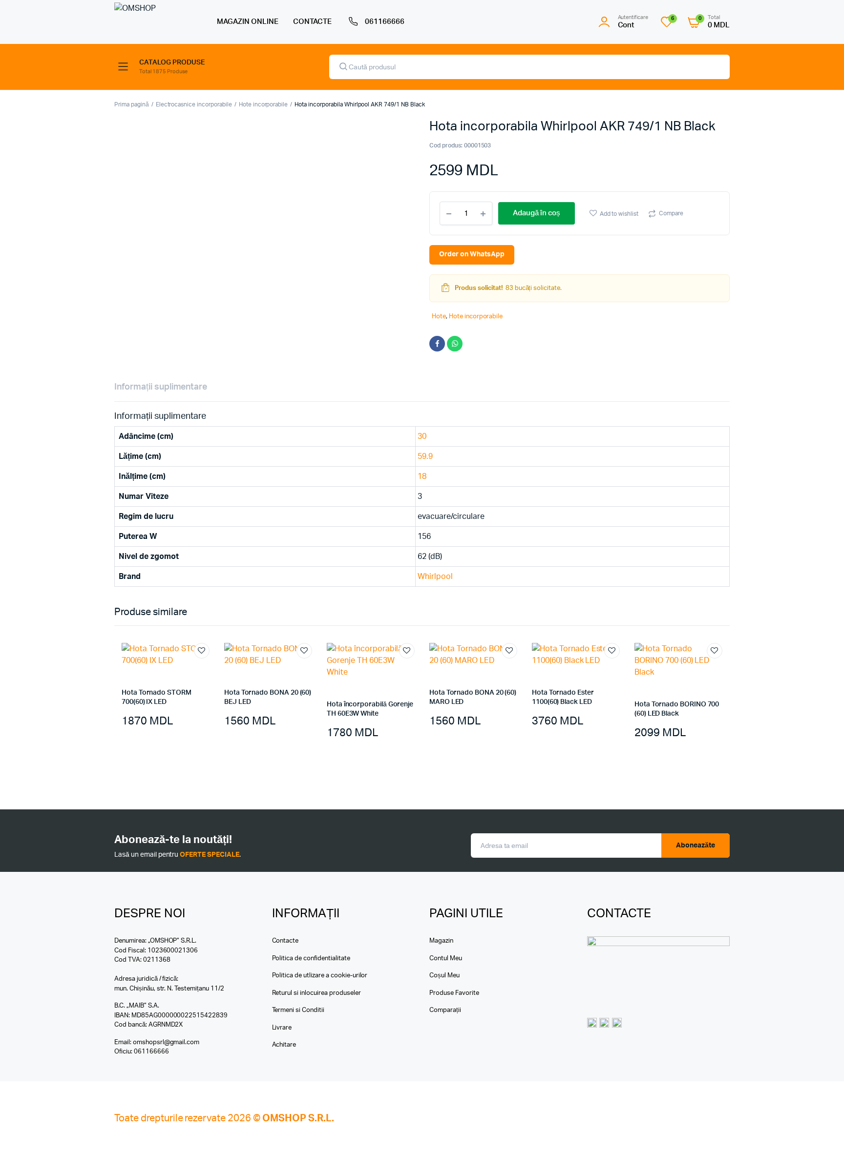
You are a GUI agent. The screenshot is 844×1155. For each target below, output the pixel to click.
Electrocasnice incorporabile (194, 104)
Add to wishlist (619, 214)
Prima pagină (131, 104)
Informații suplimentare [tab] (160, 387)
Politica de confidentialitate (311, 958)
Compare (671, 213)
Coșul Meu (444, 975)
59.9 (425, 456)
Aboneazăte (695, 845)
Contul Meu (445, 958)
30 (422, 436)
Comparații (445, 1010)
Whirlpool (435, 576)
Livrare (282, 1028)
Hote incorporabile (263, 104)
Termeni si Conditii (298, 1010)
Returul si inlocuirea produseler (316, 993)
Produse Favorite (454, 993)
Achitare (284, 1045)
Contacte (285, 941)
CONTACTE (312, 21)
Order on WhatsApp (472, 254)
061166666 (384, 21)
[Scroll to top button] (822, 1133)
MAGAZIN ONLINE (247, 21)
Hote (439, 316)
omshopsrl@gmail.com (166, 1042)
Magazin (441, 941)
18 (422, 476)
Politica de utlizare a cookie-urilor (320, 975)
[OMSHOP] (155, 21)
